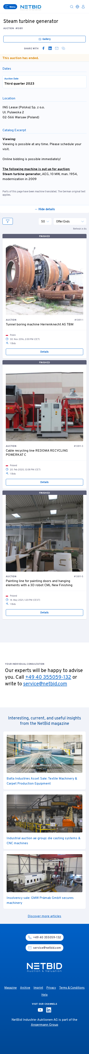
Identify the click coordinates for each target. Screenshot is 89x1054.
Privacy (51, 988)
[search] (71, 6)
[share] (63, 48)
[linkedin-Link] (48, 1010)
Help (44, 995)
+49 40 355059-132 (48, 677)
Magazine (10, 988)
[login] (83, 6)
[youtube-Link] (40, 1010)
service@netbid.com (45, 684)
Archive (25, 988)
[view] (7, 221)
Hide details (46, 209)
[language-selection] (77, 6)
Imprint (38, 988)
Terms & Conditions (72, 988)
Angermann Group (44, 1025)
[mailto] (56, 48)
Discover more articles (44, 916)
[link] (43, 48)
